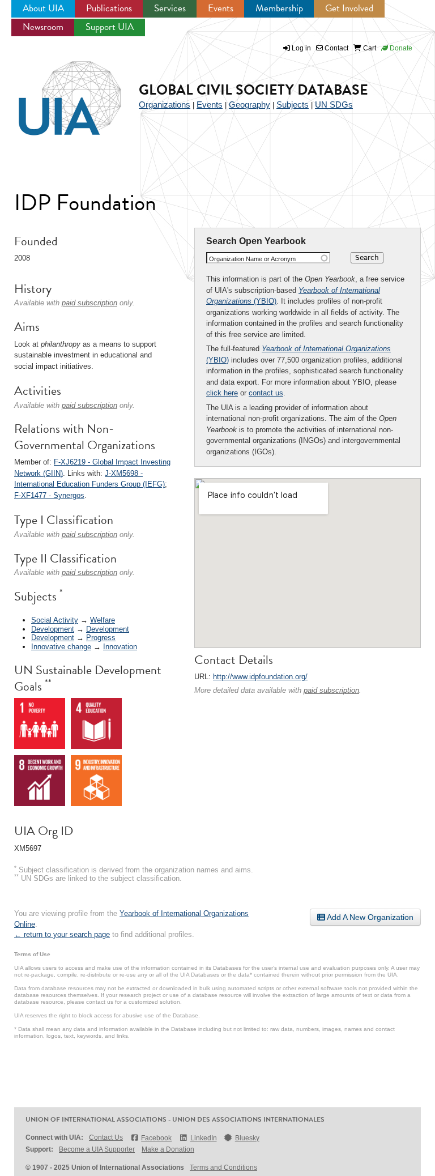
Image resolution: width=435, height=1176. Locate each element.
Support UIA (110, 27)
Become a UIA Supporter (97, 1149)
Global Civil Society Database (253, 89)
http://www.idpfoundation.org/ (260, 676)
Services (170, 8)
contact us (266, 393)
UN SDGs (334, 104)
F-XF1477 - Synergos (49, 495)
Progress (101, 637)
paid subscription (331, 690)
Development (52, 629)
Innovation (120, 646)
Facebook (156, 1138)
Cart (368, 48)
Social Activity (54, 620)
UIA (56, 92)
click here (222, 393)
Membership (279, 8)
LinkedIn (203, 1138)
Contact (335, 48)
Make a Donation (168, 1149)
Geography (249, 104)
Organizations (164, 104)
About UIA (43, 8)
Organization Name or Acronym (252, 258)
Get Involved (349, 8)
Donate (400, 48)
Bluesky (247, 1138)
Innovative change (61, 646)
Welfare (102, 620)
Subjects (292, 104)
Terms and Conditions (223, 1167)
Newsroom (43, 27)
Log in (301, 48)
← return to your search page (62, 934)
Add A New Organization (369, 917)
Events (220, 8)
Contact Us (106, 1137)
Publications (109, 8)
